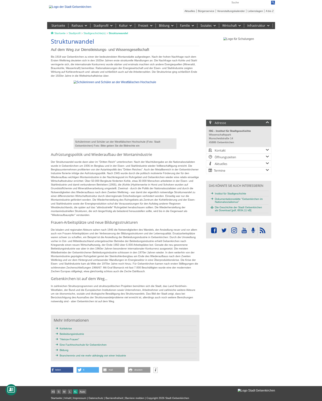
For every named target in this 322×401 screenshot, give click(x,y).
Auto (82, 391)
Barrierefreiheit (114, 398)
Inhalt (67, 398)
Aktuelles (220, 164)
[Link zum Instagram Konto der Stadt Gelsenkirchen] (234, 230)
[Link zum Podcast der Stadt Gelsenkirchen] (253, 230)
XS (53, 391)
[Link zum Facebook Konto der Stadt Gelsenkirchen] (214, 230)
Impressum (79, 398)
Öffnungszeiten (225, 157)
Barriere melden (134, 398)
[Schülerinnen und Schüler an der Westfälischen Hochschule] (125, 136)
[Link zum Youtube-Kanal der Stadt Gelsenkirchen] (244, 230)
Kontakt (220, 150)
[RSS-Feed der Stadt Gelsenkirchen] (263, 230)
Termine (219, 171)
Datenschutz (96, 398)
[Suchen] (273, 2)
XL (75, 391)
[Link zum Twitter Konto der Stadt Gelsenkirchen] (224, 230)
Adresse (220, 123)
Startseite (56, 398)
